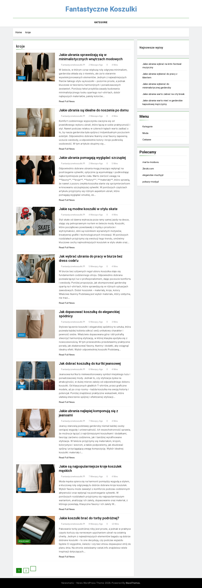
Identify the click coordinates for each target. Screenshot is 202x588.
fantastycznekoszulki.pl (73, 65)
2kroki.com (148, 168)
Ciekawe (147, 139)
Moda (21, 78)
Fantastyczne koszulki (101, 9)
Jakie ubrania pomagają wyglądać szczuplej (92, 158)
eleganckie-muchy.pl (153, 175)
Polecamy (24, 541)
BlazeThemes (133, 583)
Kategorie (100, 22)
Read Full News (67, 101)
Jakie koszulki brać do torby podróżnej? (89, 518)
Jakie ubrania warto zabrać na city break (163, 94)
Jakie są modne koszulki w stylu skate (88, 209)
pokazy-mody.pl (151, 181)
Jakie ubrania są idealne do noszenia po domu (94, 110)
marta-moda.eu (151, 162)
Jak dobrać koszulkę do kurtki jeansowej (90, 363)
